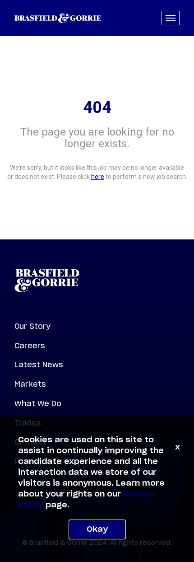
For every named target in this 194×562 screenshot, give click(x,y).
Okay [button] (97, 529)
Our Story (32, 326)
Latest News (38, 364)
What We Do (37, 403)
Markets (30, 384)
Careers (29, 345)
